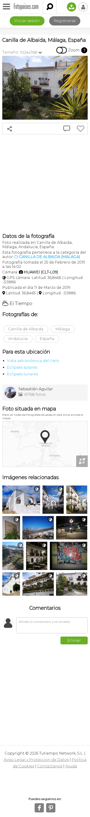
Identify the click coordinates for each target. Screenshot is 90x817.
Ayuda (71, 766)
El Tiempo (17, 303)
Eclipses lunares (22, 374)
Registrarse (65, 21)
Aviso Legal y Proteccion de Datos (36, 760)
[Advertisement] (45, 183)
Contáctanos (49, 766)
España (47, 339)
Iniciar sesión (27, 21)
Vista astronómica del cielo (33, 361)
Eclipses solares (22, 367)
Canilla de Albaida (25, 329)
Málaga (62, 329)
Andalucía (18, 339)
